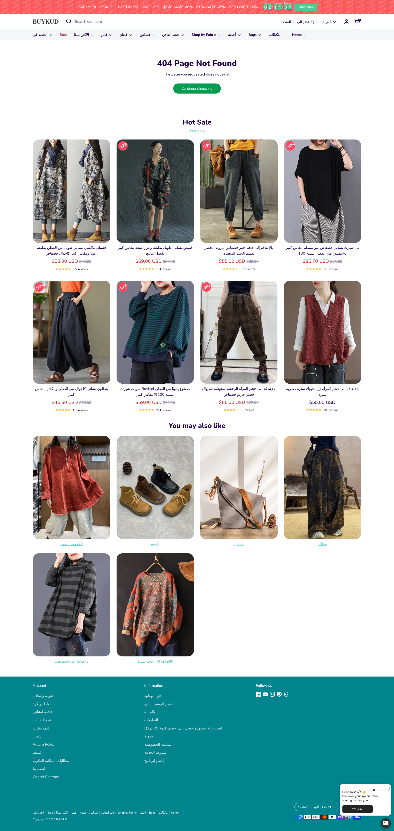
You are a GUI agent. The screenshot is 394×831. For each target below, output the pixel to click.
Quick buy (71, 235)
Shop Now (305, 7)
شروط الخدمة (155, 752)
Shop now (197, 130)
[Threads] (286, 694)
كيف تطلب (41, 728)
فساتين (145, 34)
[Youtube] (265, 694)
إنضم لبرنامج (154, 760)
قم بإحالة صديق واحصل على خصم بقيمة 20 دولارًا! (183, 728)
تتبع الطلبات (42, 720)
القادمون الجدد (72, 544)
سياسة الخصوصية (157, 744)
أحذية (232, 34)
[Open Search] (69, 21)
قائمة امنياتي (42, 711)
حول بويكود (152, 695)
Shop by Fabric (204, 34)
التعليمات (151, 720)
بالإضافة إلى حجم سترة (155, 661)
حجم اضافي (171, 34)
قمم (104, 34)
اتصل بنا (39, 768)
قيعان (123, 34)
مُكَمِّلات (275, 34)
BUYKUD (61, 819)
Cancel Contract (46, 776)
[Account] (346, 22)
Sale (63, 34)
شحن (37, 736)
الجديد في (40, 34)
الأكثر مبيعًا (82, 34)
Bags (253, 34)
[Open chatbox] (386, 823)
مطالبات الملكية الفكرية (51, 760)
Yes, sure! (357, 808)
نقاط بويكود (42, 703)
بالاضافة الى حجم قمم (71, 661)
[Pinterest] (279, 694)
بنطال (322, 544)
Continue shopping (197, 88)
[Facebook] (258, 694)
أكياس (239, 544)
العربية (327, 22)
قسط (37, 752)
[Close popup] (374, 788)
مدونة (148, 736)
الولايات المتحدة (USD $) (297, 22)
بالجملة (149, 711)
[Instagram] (272, 694)
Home (297, 34)
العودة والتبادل (43, 695)
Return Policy (44, 744)
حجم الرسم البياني (158, 703)
